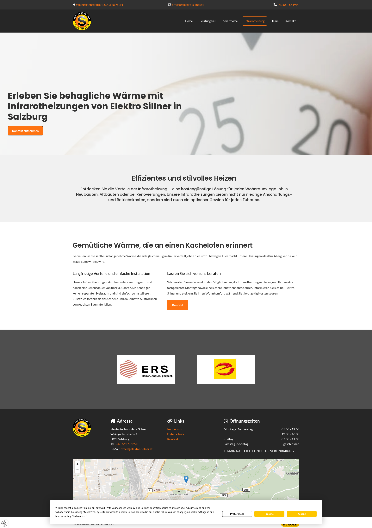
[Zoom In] (77, 464)
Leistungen (207, 21)
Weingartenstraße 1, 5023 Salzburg (99, 4)
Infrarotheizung (255, 21)
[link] (207, 21)
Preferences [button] (79, 516)
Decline (269, 514)
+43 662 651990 (288, 4)
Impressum (174, 429)
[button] (25, 131)
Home (189, 21)
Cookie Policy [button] (160, 512)
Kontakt (290, 21)
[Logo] (91, 21)
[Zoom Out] (77, 470)
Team (275, 21)
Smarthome (230, 21)
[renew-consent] (4, 523)
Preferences (237, 514)
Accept (302, 514)
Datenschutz (175, 434)
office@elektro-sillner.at (188, 4)
